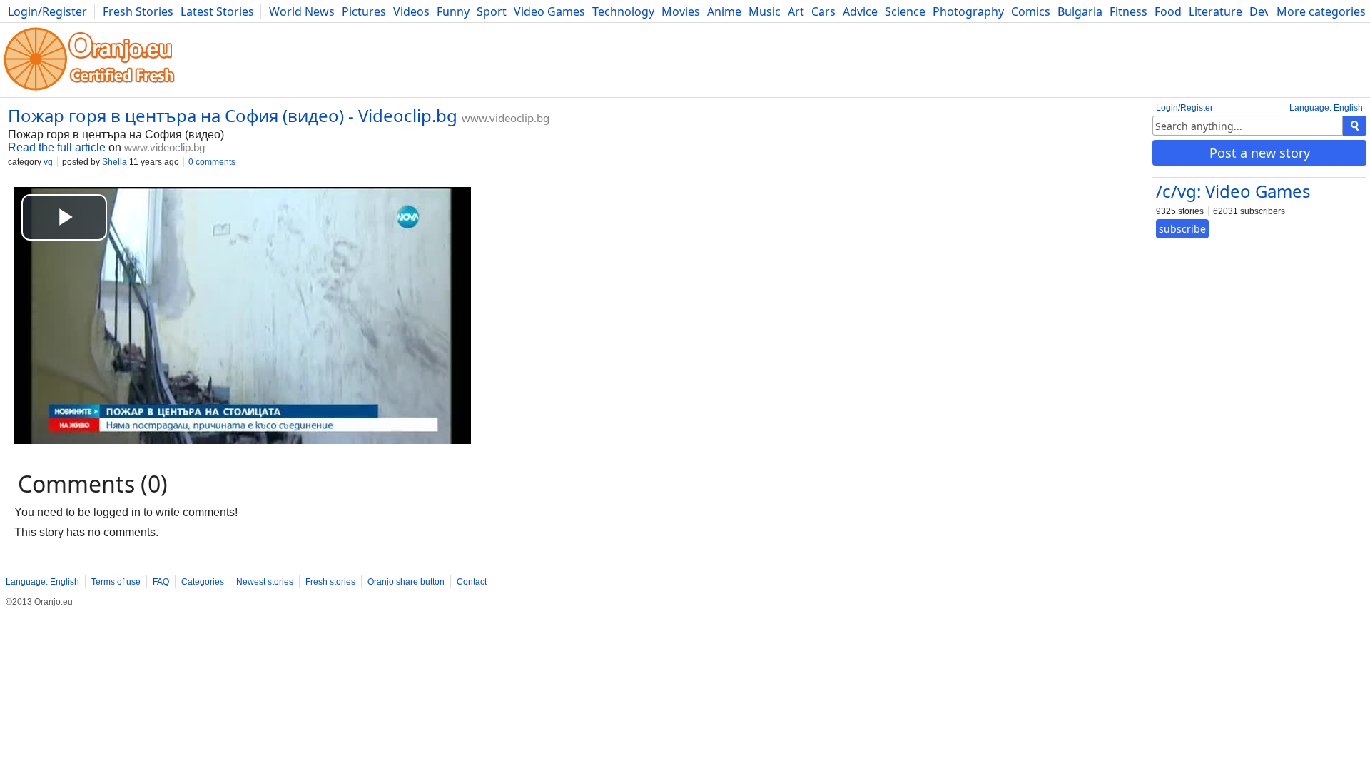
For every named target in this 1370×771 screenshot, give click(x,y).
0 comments (211, 162)
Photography (968, 11)
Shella (114, 162)
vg (48, 162)
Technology (623, 11)
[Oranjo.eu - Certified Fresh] (89, 90)
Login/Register (47, 11)
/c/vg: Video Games (1233, 191)
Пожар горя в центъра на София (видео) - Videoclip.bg (232, 115)
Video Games (549, 11)
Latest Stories (217, 11)
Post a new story (1259, 152)
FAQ (161, 582)
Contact (472, 582)
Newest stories (264, 582)
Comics (1030, 11)
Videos (411, 11)
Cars (823, 11)
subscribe (1182, 229)
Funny (453, 11)
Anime (724, 11)
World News (302, 11)
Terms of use (116, 582)
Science (905, 11)
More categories (1321, 11)
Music (765, 11)
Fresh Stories (138, 11)
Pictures (364, 11)
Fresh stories (330, 582)
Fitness (1128, 11)
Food (1168, 11)
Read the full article (57, 147)
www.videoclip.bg (505, 118)
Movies (680, 11)
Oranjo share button (406, 582)
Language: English (1326, 108)
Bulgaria (1079, 11)
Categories (202, 582)
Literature (1215, 11)
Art (796, 11)
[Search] (1354, 126)
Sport (492, 11)
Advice (860, 11)
